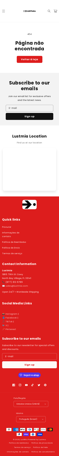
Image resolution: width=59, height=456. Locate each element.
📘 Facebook (9, 317)
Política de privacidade (42, 443)
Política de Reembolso (14, 242)
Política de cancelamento (43, 452)
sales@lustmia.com (17, 285)
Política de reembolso (19, 443)
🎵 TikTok (7, 321)
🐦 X (4, 325)
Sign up (29, 116)
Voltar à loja (29, 59)
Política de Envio (11, 247)
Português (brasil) (28, 419)
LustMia (24, 439)
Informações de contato (10, 234)
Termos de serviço (12, 253)
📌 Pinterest (9, 329)
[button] (3, 11)
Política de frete (40, 447)
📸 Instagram (9, 313)
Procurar (6, 227)
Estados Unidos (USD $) (28, 404)
